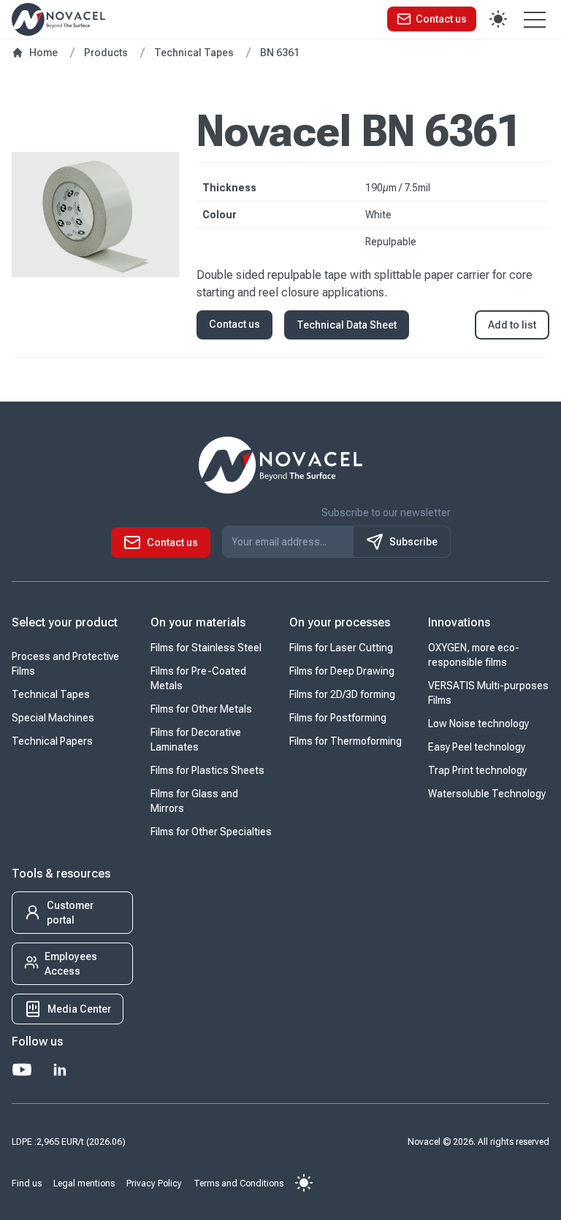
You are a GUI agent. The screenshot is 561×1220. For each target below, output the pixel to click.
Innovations (459, 622)
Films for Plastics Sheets (207, 770)
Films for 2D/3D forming (342, 694)
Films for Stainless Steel (206, 647)
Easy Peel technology (476, 747)
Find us (27, 1183)
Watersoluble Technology (487, 793)
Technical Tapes (51, 694)
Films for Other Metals (201, 709)
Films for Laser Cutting (341, 647)
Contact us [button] (234, 324)
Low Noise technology (478, 723)
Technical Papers (52, 741)
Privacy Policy (154, 1183)
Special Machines (53, 718)
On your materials (197, 622)
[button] (431, 19)
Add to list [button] (512, 325)
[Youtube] (22, 1069)
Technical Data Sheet (347, 325)
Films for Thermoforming (345, 741)
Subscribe (413, 542)
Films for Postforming (337, 718)
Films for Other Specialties (211, 831)
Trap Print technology (477, 770)
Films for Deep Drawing (341, 671)
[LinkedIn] (60, 1069)
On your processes (339, 622)
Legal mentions (84, 1183)
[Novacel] (58, 19)
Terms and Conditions (238, 1183)
